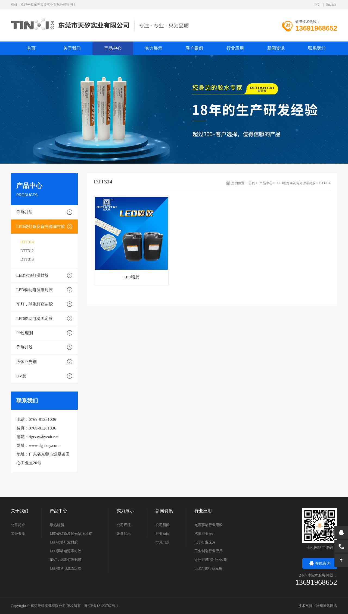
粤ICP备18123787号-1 (101, 606)
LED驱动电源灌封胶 (34, 290)
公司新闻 (163, 525)
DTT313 (27, 259)
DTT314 (27, 242)
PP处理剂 (24, 333)
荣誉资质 (18, 534)
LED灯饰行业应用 (208, 568)
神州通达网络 (326, 606)
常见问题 (163, 542)
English (331, 5)
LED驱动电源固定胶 (34, 318)
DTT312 (27, 251)
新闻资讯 (276, 48)
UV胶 (21, 376)
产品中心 (113, 48)
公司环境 (124, 525)
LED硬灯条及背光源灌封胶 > (298, 183)
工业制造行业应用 (208, 551)
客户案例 (194, 48)
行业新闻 (163, 534)
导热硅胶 (24, 347)
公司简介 (18, 525)
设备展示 (124, 534)
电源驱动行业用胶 (208, 525)
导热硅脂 (24, 212)
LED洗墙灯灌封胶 (32, 275)
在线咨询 (322, 563)
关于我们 (72, 48)
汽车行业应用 (205, 534)
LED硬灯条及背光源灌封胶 (40, 226)
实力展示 (153, 48)
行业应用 (235, 48)
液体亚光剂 (26, 362)
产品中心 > (267, 183)
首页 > (253, 183)
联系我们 (316, 48)
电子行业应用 (205, 542)
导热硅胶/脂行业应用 (210, 560)
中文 (317, 5)
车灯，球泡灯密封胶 (34, 304)
